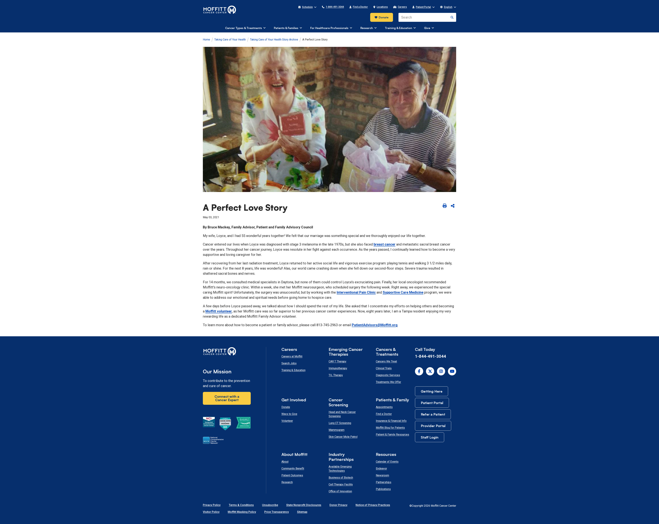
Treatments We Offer (388, 382)
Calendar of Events (387, 461)
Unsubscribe (270, 505)
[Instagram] (441, 371)
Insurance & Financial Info (391, 420)
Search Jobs (289, 363)
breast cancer (384, 244)
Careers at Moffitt (291, 356)
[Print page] (444, 205)
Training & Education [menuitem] (398, 28)
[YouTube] (452, 371)
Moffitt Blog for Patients (390, 427)
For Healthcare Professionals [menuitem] (329, 28)
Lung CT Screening (340, 423)
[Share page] (452, 205)
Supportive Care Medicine (403, 292)
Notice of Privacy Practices (373, 505)
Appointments (384, 407)
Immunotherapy (338, 368)
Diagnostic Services (388, 375)
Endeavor (381, 468)
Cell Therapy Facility (341, 484)
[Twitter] (430, 371)
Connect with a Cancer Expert (227, 398)
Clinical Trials (384, 368)
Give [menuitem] (427, 28)
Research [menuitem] (366, 28)
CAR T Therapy (337, 361)
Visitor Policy (211, 512)
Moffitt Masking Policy (242, 512)
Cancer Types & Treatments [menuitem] (243, 28)
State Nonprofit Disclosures (303, 505)
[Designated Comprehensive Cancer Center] (209, 424)
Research (287, 482)
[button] (307, 7)
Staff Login (429, 437)
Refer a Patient (433, 414)
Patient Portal (432, 403)
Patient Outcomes (292, 475)
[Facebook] (419, 371)
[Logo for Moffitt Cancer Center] (227, 352)
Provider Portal (433, 426)
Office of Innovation (340, 491)
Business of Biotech (341, 477)
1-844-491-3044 (430, 356)
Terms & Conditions (241, 505)
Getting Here (431, 391)
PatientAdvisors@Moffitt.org (374, 325)
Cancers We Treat (386, 361)
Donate (384, 17)
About (284, 461)
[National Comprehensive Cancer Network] (213, 441)
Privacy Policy (212, 505)
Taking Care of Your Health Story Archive (274, 39)
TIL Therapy (336, 375)
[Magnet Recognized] (243, 424)
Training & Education (293, 370)
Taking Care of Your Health (230, 39)
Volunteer (287, 420)
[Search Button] (452, 17)
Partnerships (383, 482)
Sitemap (302, 512)
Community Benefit (292, 468)
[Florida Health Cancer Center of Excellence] (225, 424)
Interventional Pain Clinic (356, 292)
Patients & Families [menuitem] (286, 28)
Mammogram (336, 430)
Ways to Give (289, 414)
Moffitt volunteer (218, 311)
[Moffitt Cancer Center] (220, 9)
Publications (383, 489)
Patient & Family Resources (392, 434)
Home (206, 39)
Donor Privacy (338, 505)
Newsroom (382, 475)
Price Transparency (276, 512)
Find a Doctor (384, 414)
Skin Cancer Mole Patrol (343, 436)
